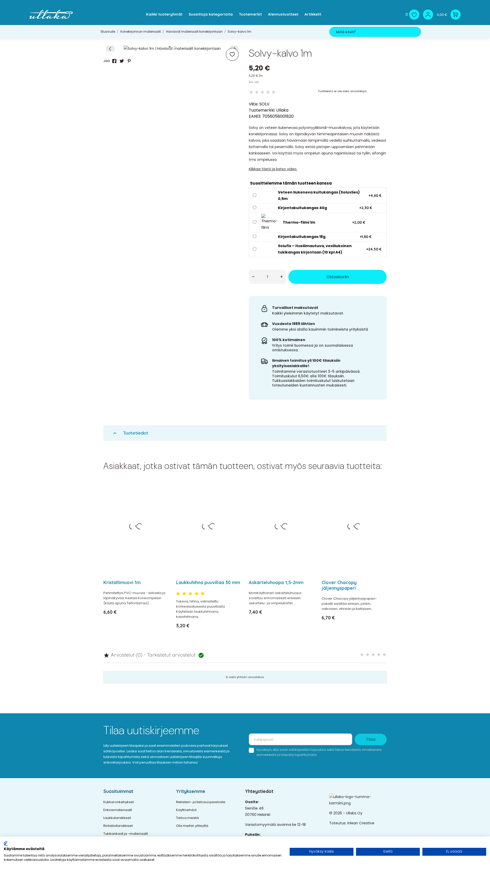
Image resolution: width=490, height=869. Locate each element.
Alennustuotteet (283, 14)
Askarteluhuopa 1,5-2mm (276, 582)
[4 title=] (196, 593)
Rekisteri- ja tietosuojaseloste (200, 802)
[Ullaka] (51, 14)
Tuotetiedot (130, 433)
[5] (273, 92)
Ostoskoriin (337, 277)
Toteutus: (338, 823)
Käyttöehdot (186, 809)
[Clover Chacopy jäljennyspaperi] (379, 500)
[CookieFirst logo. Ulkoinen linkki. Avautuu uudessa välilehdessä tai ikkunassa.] (6, 843)
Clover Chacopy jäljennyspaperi (339, 585)
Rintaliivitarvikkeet (118, 825)
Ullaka (282, 110)
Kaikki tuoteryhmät (164, 14)
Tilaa (370, 739)
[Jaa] (114, 61)
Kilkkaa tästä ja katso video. (273, 169)
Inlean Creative (360, 823)
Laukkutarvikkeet (117, 817)
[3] (262, 92)
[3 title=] (190, 593)
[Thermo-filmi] (269, 222)
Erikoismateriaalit (117, 809)
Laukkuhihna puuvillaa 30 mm (208, 582)
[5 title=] (202, 593)
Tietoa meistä (187, 817)
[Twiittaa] (122, 61)
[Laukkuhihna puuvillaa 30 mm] (234, 500)
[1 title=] (178, 593)
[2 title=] (184, 593)
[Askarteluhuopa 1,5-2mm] (306, 500)
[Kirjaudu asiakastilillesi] (428, 14)
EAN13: (255, 116)
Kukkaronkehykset (118, 802)
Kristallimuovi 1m (122, 582)
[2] (256, 92)
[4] (268, 92)
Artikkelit (312, 14)
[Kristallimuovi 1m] (161, 500)
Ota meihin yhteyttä (192, 825)
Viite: (253, 104)
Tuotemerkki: (262, 110)
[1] (251, 92)
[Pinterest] (129, 61)
